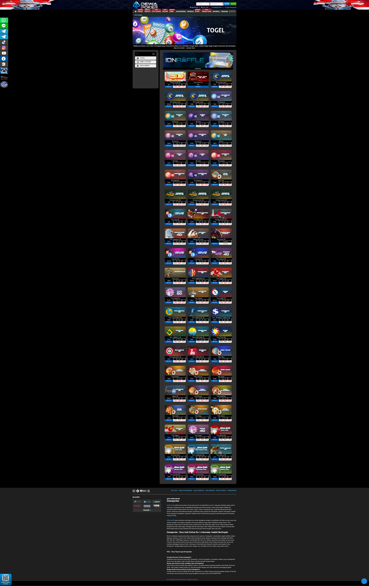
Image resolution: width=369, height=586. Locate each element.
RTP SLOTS (174, 490)
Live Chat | (207, 7)
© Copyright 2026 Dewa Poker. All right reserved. (182, 579)
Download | (196, 7)
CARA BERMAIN (209, 490)
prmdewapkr (4, 42)
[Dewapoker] (146, 5)
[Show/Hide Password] (222, 3)
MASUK (227, 4)
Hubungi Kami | (219, 7)
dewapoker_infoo (4, 31)
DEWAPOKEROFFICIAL (4, 53)
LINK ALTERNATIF (198, 490)
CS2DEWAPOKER (4, 25)
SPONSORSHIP (232, 490)
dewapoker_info (4, 36)
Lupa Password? (231, 7)
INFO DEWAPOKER (4, 58)
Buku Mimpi (144, 66)
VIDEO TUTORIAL (221, 490)
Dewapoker (170, 505)
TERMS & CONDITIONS (185, 490)
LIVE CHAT (4, 64)
